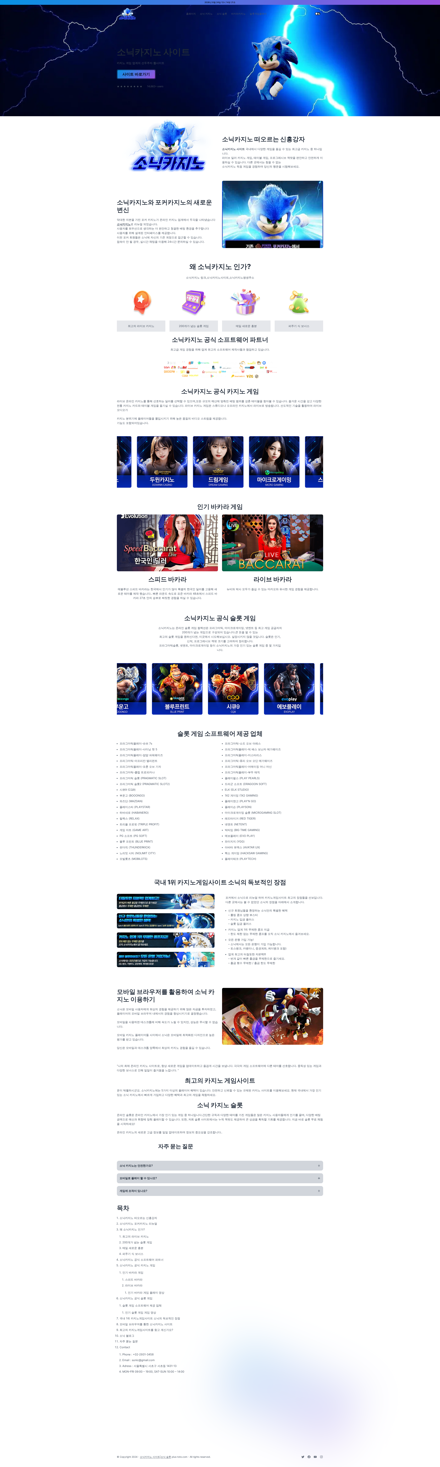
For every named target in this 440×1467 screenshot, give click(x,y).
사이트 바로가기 (136, 74)
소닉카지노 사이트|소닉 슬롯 (155, 1456)
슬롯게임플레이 (258, 13)
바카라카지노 (238, 13)
